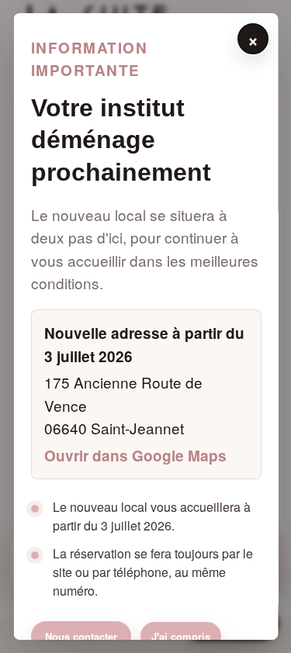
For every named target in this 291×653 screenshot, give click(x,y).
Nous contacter (80, 636)
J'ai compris (180, 636)
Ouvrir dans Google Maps (134, 455)
